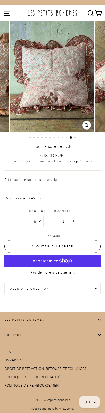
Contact (13, 334)
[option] (52, 76)
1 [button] (30, 138)
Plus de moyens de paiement (52, 272)
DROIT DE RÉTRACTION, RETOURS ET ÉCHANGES (45, 369)
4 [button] (42, 138)
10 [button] (67, 138)
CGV (7, 352)
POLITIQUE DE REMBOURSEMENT (32, 385)
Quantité (63, 210)
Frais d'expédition (23, 161)
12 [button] (75, 138)
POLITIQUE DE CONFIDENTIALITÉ (32, 377)
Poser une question (28, 288)
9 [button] (63, 138)
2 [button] (34, 138)
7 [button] (55, 138)
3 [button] (38, 138)
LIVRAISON (13, 360)
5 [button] (46, 138)
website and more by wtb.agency (52, 408)
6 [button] (50, 138)
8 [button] (59, 138)
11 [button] (71, 137)
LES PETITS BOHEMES (24, 319)
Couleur (37, 210)
